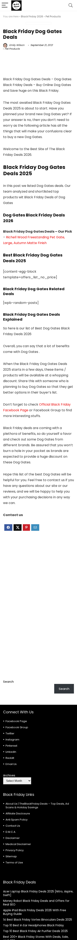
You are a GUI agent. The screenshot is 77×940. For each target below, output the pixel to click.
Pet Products (53, 16)
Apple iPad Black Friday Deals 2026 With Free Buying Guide (34, 912)
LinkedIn (11, 752)
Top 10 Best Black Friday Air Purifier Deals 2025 (35, 931)
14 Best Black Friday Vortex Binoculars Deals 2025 (37, 920)
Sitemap (11, 856)
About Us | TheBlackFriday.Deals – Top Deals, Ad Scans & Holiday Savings (37, 805)
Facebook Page (16, 721)
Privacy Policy (15, 850)
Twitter (10, 733)
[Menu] (5, 5)
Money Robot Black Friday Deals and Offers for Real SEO (36, 903)
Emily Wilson (16, 45)
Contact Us (13, 826)
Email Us (11, 764)
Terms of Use (14, 862)
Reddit (10, 758)
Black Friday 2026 (32, 16)
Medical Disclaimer (18, 844)
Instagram (12, 740)
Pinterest (11, 746)
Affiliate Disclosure (18, 813)
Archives (9, 775)
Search (8, 681)
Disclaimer (13, 838)
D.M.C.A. (11, 832)
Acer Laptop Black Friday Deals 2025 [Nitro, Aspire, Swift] (38, 893)
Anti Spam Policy (17, 820)
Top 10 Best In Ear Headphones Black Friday (33, 925)
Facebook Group (17, 727)
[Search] (71, 5)
